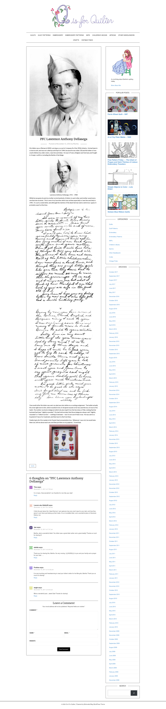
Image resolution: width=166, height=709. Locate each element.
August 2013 (113, 451)
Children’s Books (99, 35)
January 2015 (113, 386)
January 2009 (113, 676)
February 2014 (113, 431)
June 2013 (112, 460)
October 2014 (113, 398)
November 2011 (114, 537)
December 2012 (114, 484)
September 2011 (114, 545)
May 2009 (112, 660)
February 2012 (113, 525)
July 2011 (112, 553)
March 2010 (113, 619)
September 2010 (114, 594)
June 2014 (112, 415)
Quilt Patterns (44, 35)
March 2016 (113, 329)
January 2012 (113, 529)
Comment (33, 610)
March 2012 (113, 521)
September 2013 (114, 447)
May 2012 (112, 513)
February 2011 (113, 574)
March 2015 (113, 378)
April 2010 (112, 615)
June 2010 (112, 606)
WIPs (88, 35)
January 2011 (113, 578)
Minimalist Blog (88, 704)
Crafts (76, 40)
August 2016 (113, 309)
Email (66, 633)
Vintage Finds (87, 40)
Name (32, 633)
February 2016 (113, 333)
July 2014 (112, 411)
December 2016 (114, 296)
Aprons (113, 35)
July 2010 (112, 602)
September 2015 (114, 353)
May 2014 (112, 419)
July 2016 (112, 313)
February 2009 (113, 672)
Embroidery (58, 35)
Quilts (33, 35)
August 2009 (113, 647)
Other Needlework (126, 35)
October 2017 (113, 272)
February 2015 (113, 382)
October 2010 (113, 590)
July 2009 (112, 651)
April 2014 (112, 423)
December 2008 (114, 680)
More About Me (116, 85)
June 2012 (112, 509)
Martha (76, 144)
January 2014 (113, 435)
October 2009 (113, 639)
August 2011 (113, 549)
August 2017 (113, 280)
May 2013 (112, 464)
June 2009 (112, 655)
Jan (35, 527)
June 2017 (112, 288)
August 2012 (113, 500)
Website (32, 641)
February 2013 (113, 476)
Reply (35, 495)
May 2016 (112, 321)
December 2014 (114, 390)
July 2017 (112, 284)
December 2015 (114, 341)
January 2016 (113, 337)
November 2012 (114, 488)
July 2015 (112, 362)
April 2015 (112, 374)
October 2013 (113, 443)
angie (36, 587)
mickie (36, 547)
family (32, 466)
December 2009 (114, 631)
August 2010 (113, 598)
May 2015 (112, 370)
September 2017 (114, 276)
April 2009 (112, 664)
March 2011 (113, 570)
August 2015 (113, 358)
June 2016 (112, 317)
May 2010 (112, 611)
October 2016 (113, 300)
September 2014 (114, 402)
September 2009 (114, 643)
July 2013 (112, 456)
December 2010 (114, 582)
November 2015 (114, 345)
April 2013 (112, 468)
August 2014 (113, 406)
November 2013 (114, 439)
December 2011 (114, 533)
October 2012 (113, 492)
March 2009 (113, 668)
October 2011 (113, 541)
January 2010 (113, 627)
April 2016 (112, 325)
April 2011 (112, 566)
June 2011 (112, 558)
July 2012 (112, 505)
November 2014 (114, 394)
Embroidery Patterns (74, 35)
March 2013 (113, 472)
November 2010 (114, 586)
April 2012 (112, 517)
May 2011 (112, 562)
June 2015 (112, 366)
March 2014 (113, 427)
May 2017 (112, 292)
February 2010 (113, 623)
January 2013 (113, 480)
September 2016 (114, 305)
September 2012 (114, 496)
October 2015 (113, 349)
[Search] (134, 693)
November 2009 (114, 635)
